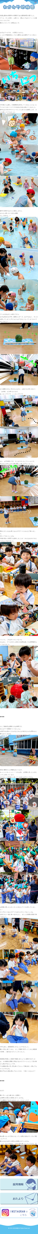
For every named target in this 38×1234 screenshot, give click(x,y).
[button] (35, 2)
